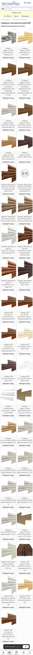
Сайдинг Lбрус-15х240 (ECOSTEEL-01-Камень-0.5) (8, 51)
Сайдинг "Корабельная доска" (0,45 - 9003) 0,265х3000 (8, 409)
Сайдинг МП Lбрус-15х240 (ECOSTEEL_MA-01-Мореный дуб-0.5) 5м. (25, 566)
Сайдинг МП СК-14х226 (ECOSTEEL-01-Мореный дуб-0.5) (8, 315)
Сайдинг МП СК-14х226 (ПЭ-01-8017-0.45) (8, 378)
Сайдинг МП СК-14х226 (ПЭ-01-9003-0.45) (25, 378)
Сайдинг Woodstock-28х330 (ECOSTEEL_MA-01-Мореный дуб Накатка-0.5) (24, 250)
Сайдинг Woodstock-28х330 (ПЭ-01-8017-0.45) (24, 283)
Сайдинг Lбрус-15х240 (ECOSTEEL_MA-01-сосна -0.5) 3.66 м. (25, 409)
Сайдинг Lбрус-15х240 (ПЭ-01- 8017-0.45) (24, 155)
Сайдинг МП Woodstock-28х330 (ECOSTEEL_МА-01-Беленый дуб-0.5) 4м (8, 600)
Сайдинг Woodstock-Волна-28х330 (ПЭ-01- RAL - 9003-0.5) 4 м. (8, 565)
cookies (17, 646)
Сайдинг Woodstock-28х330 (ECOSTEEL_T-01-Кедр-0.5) (8, 284)
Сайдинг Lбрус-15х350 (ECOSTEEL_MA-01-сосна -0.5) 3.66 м (25, 533)
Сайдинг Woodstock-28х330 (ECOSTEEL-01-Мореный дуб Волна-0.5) (8, 188)
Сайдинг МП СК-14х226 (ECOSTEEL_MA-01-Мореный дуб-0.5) (25, 315)
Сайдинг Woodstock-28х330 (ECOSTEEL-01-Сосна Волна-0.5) (8, 219)
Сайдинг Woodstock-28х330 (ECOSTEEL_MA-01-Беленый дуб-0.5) (8, 249)
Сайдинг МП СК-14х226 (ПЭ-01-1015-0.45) (25, 346)
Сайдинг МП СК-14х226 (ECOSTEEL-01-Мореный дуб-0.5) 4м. (8, 634)
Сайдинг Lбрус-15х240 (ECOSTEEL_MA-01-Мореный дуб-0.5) (25, 124)
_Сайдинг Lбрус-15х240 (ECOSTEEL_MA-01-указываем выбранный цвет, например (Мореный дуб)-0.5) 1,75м (8, 87)
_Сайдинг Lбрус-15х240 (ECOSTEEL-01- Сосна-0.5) (24, 51)
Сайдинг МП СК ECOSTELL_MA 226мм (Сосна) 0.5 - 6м (25, 599)
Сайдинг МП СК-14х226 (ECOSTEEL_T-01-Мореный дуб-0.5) (8, 347)
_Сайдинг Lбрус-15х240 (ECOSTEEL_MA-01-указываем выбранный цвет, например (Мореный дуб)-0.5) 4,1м (25, 87)
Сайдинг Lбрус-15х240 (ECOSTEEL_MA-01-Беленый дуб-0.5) (8, 124)
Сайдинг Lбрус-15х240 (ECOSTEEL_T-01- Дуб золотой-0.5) (8, 156)
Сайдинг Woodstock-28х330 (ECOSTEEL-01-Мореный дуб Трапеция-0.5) (24, 188)
